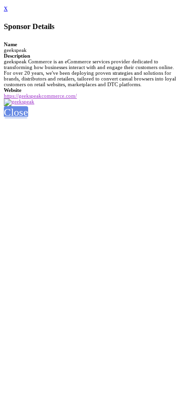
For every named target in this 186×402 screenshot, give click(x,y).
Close (16, 112)
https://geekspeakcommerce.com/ (40, 96)
